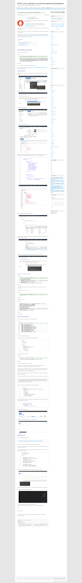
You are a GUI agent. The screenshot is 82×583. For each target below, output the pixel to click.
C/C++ (51, 165)
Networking (52, 142)
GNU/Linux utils (52, 152)
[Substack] (52, 26)
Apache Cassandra (53, 114)
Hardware (51, 154)
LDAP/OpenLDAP (53, 119)
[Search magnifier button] (64, 12)
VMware (52, 102)
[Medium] (61, 24)
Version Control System (53, 53)
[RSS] (57, 28)
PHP (51, 169)
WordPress (52, 151)
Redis (52, 116)
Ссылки (34, 7)
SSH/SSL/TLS (53, 140)
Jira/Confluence (52, 64)
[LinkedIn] (61, 26)
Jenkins (52, 35)
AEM (51, 149)
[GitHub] (54, 26)
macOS (51, 81)
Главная (18, 7)
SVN (51, 56)
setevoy (21, 14)
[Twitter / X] (59, 26)
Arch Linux (52, 71)
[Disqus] (32, 540)
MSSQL (52, 117)
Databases (51, 110)
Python (51, 163)
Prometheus (37, 514)
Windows (51, 82)
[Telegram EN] (54, 24)
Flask (33, 376)
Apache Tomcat (53, 108)
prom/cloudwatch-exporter (29, 24)
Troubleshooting (52, 90)
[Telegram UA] (52, 24)
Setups (51, 65)
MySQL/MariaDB (53, 111)
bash (51, 162)
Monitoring (33, 514)
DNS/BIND (52, 143)
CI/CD (51, 33)
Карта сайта (43, 7)
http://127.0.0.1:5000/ (29, 282)
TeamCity (52, 38)
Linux (51, 70)
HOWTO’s (51, 87)
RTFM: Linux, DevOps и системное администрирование (40, 3)
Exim (51, 131)
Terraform (52, 50)
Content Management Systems (54, 146)
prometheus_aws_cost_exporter (29, 25)
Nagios (52, 126)
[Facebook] (56, 26)
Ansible (52, 45)
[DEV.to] (59, 24)
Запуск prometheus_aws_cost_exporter (24, 42)
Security (51, 137)
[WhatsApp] (56, 24)
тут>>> (26, 68)
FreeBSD (51, 79)
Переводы (26, 7)
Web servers (52, 104)
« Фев (52, 207)
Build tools (52, 58)
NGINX (52, 105)
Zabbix (52, 128)
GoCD (52, 41)
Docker (52, 96)
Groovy (51, 168)
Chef (51, 47)
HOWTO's (30, 514)
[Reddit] (63, 26)
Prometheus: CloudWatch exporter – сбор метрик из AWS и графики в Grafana (30, 440)
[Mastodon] (63, 24)
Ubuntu (52, 76)
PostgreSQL (52, 113)
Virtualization (52, 92)
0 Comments (47, 14)
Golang (51, 166)
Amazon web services (23, 514)
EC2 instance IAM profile (23, 43)
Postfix (52, 134)
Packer (52, 59)
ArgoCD (52, 42)
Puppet (52, 48)
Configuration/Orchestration (54, 44)
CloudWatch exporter (22, 45)
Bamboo (52, 36)
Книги (31, 7)
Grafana (27, 514)
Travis (52, 39)
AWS (41, 514)
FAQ (22, 7)
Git (51, 54)
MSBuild (52, 62)
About (39, 7)
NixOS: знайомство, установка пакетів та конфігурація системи (57, 181)
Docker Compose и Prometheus (23, 44)
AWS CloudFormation (54, 51)
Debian (52, 73)
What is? (51, 89)
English (52, 157)
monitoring (19, 515)
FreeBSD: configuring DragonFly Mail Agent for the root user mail (56, 178)
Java (51, 171)
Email (51, 130)
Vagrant (52, 99)
